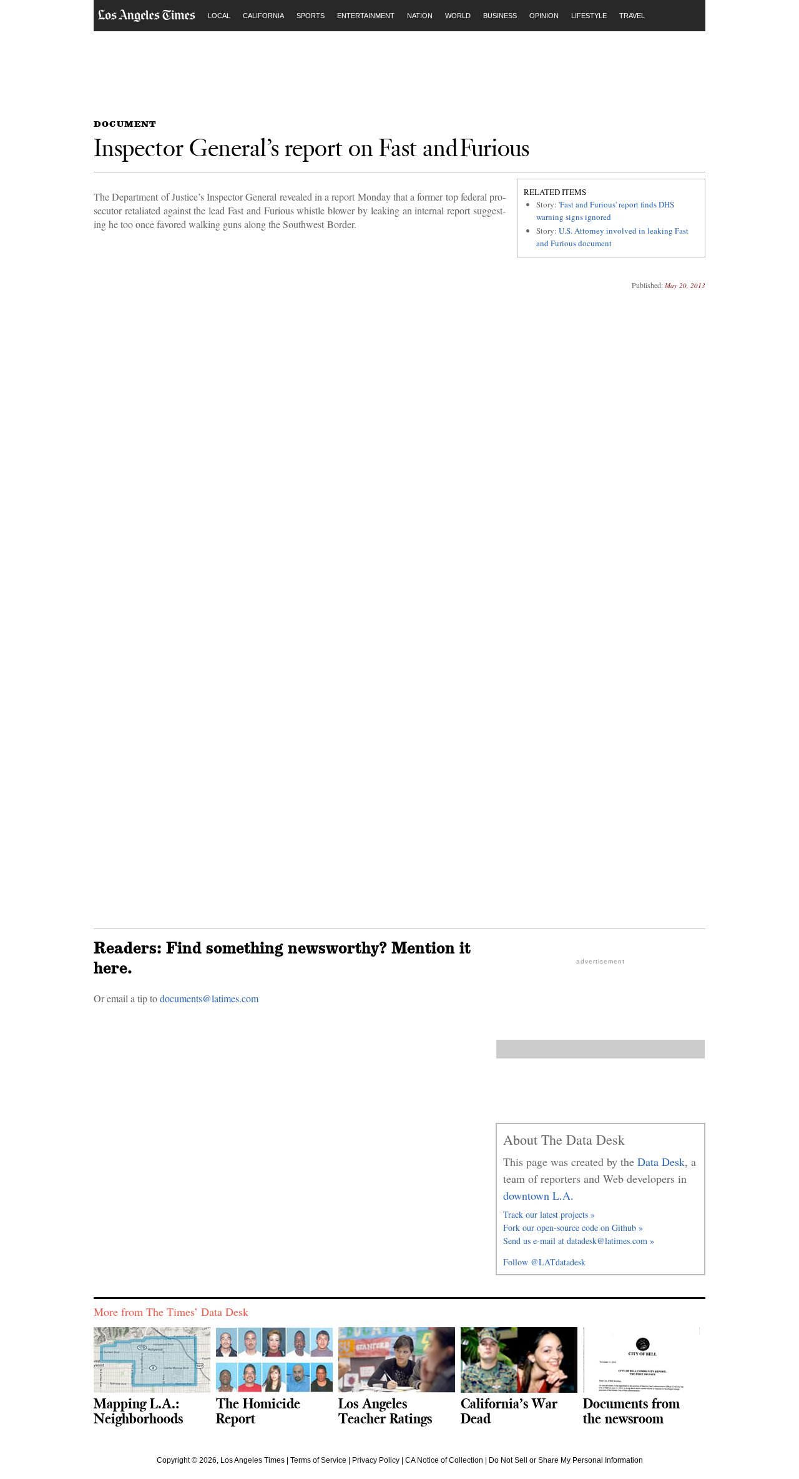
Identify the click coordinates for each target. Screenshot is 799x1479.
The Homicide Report (258, 1411)
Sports (311, 15)
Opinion (544, 15)
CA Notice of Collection (444, 1460)
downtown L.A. (538, 1195)
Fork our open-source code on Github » (573, 1227)
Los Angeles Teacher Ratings (385, 1411)
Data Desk (661, 1161)
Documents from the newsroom (631, 1411)
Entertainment (366, 15)
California (263, 15)
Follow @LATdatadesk (544, 1262)
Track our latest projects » (549, 1214)
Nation (420, 15)
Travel (632, 15)
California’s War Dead (509, 1411)
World (458, 15)
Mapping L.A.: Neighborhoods (138, 1411)
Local (219, 15)
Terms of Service (318, 1460)
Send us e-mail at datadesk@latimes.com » (578, 1241)
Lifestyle (589, 15)
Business (500, 15)
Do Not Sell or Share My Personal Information (566, 1460)
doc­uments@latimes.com (209, 998)
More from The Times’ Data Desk (171, 1311)
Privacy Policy (376, 1460)
